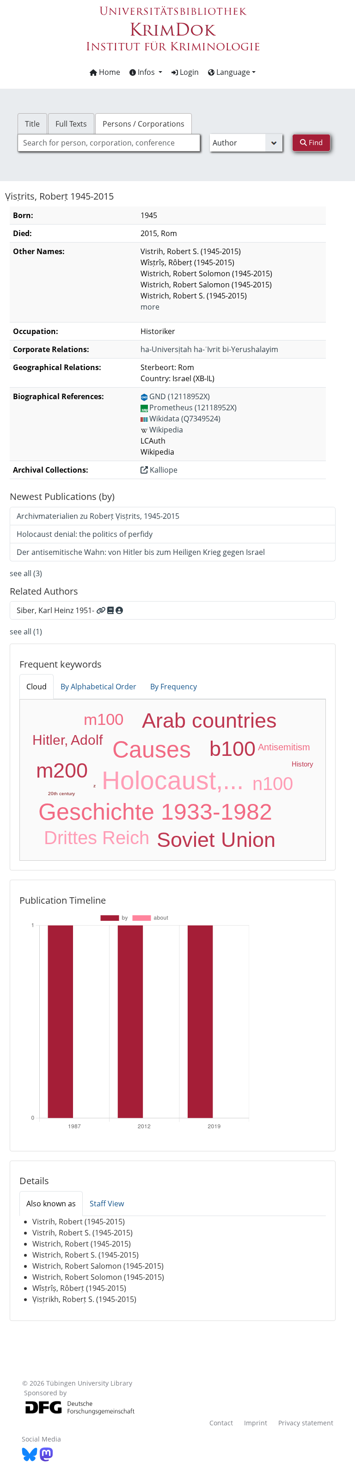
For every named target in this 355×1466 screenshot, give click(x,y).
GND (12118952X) (179, 396)
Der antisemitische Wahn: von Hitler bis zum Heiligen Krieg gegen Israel (141, 552)
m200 (62, 770)
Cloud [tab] (36, 686)
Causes (151, 749)
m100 (103, 719)
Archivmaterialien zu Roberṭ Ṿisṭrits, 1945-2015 (98, 516)
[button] (146, 72)
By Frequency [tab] (173, 686)
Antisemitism (284, 747)
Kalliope (163, 470)
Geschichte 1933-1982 (155, 812)
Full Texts (71, 124)
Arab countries (209, 720)
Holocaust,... (173, 780)
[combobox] (109, 143)
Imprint (255, 1422)
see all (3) (26, 573)
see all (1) (26, 632)
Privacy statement (305, 1422)
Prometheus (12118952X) (193, 407)
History (302, 764)
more (150, 307)
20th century (61, 793)
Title (32, 124)
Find (315, 142)
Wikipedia (166, 430)
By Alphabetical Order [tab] (98, 686)
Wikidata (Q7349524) (184, 419)
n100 (272, 783)
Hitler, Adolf (67, 740)
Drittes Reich (96, 837)
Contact (221, 1422)
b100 (232, 748)
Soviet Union (216, 840)
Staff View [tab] (107, 1203)
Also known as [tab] (51, 1203)
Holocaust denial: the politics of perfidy (85, 534)
